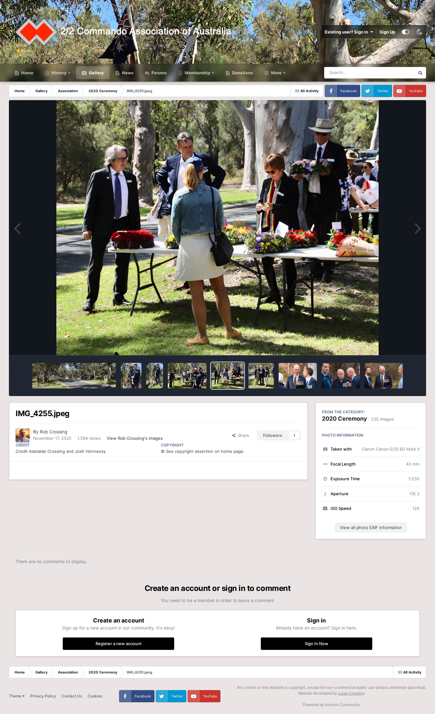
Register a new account (119, 643)
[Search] (420, 72)
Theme (15, 696)
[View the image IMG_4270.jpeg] (131, 375)
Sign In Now (316, 643)
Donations (242, 72)
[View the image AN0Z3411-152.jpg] (298, 375)
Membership (197, 72)
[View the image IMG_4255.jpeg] (227, 375)
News (127, 72)
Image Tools (400, 343)
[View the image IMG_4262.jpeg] (187, 375)
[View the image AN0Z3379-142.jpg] (341, 375)
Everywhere (395, 72)
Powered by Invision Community (331, 704)
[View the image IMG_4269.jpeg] (154, 375)
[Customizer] (405, 32)
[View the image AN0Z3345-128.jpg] (384, 375)
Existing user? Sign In (347, 31)
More (276, 72)
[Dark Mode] (419, 32)
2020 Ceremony (344, 418)
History (59, 72)
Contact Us (72, 696)
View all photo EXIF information (371, 527)
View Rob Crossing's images (135, 438)
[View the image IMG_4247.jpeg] (261, 375)
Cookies (95, 696)
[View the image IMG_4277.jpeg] (74, 375)
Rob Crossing (54, 431)
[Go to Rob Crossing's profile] (23, 435)
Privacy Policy (43, 696)
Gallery (96, 72)
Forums (159, 72)
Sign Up (387, 31)
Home (26, 72)
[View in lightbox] (217, 227)
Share (242, 435)
